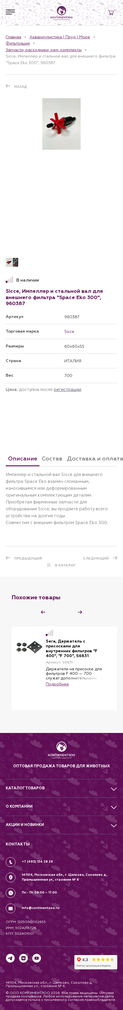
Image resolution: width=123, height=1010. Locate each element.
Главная (13, 37)
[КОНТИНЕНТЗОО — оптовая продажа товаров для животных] (61, 752)
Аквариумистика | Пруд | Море (59, 37)
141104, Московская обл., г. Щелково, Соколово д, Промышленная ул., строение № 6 (64, 877)
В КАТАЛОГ (65, 565)
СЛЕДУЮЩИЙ (96, 558)
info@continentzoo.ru (40, 908)
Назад (20, 87)
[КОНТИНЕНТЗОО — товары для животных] (61, 13)
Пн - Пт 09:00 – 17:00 (39, 892)
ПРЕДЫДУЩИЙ (28, 558)
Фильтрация (18, 43)
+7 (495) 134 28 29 (37, 861)
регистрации (67, 389)
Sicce (69, 331)
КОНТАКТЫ (18, 844)
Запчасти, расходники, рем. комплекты (44, 50)
